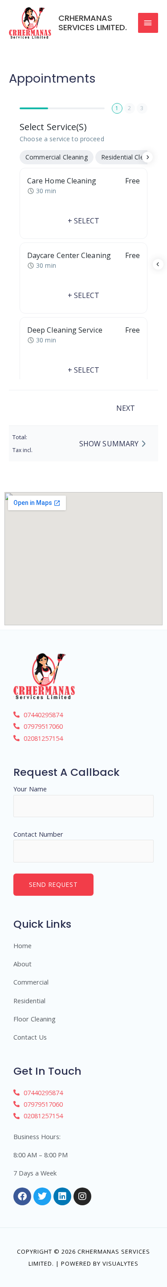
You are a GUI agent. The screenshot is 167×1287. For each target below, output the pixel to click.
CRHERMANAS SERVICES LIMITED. (92, 22)
